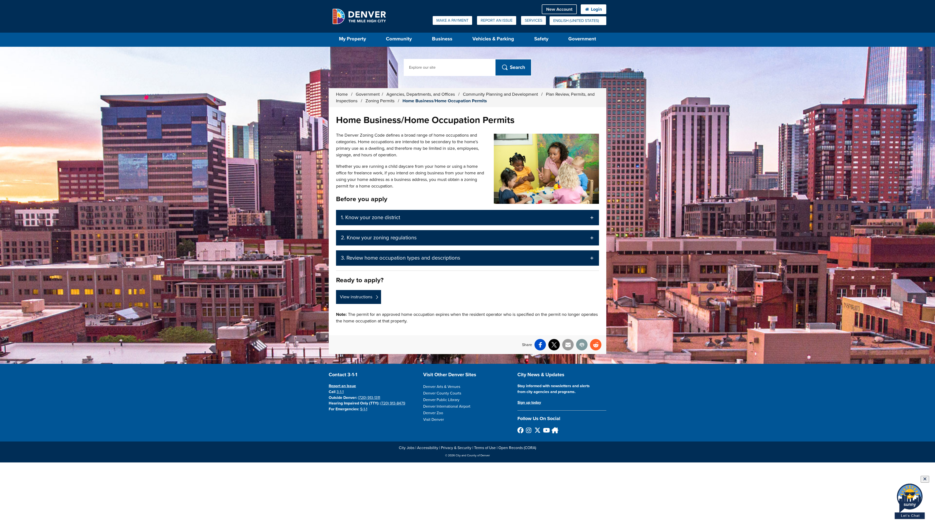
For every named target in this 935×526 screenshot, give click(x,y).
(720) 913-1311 (369, 397)
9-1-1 (363, 409)
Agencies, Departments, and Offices (421, 94)
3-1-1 (340, 392)
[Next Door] (554, 430)
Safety (541, 39)
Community (399, 39)
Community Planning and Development (501, 94)
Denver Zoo (433, 413)
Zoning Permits (380, 100)
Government (582, 39)
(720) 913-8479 (392, 403)
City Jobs (406, 448)
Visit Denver (433, 419)
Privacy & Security (456, 448)
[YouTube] (546, 430)
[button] (467, 217)
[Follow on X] (537, 430)
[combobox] (578, 20)
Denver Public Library (441, 400)
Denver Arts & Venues (441, 387)
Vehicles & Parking (493, 39)
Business (442, 39)
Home (342, 94)
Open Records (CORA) (517, 448)
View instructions (356, 297)
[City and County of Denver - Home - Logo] (359, 16)
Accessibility (427, 448)
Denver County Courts (442, 393)
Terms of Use (485, 448)
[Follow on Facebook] (520, 430)
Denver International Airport (446, 406)
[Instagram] (529, 430)
